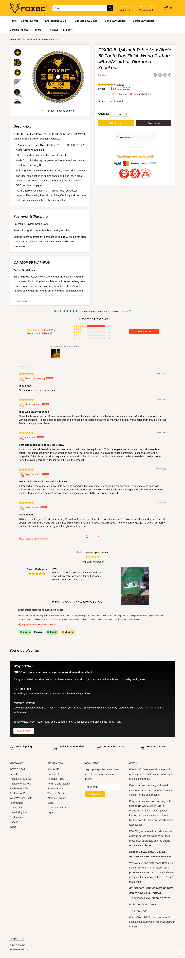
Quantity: (103, 113)
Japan (13, 826)
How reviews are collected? (34, 538)
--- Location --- (18, 807)
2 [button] (90, 536)
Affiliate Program (56, 798)
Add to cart (115, 123)
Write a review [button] (144, 331)
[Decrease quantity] (113, 114)
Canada (14, 822)
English (14, 938)
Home (13, 20)
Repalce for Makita (20, 778)
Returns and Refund (58, 783)
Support (67, 29)
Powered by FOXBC (20, 949)
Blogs (50, 802)
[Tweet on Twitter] (165, 74)
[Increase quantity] (126, 114)
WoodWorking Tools (21, 798)
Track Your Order (57, 807)
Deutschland (17, 817)
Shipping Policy (55, 778)
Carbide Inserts (19, 29)
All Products (16, 802)
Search (14, 774)
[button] (106, 84)
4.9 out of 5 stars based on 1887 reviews (100, 311)
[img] (26, 373)
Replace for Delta (19, 793)
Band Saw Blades (115, 20)
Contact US (53, 774)
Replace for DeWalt (20, 783)
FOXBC (102, 75)
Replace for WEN (19, 788)
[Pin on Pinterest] (160, 74)
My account (146, 10)
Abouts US (53, 769)
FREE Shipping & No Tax (124, 94)
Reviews (53, 29)
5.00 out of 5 (48, 329)
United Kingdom (18, 812)
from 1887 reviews (91, 561)
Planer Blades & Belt (55, 20)
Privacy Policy (55, 788)
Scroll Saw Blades (144, 20)
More (38, 29)
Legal (50, 812)
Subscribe (95, 794)
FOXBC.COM (17, 769)
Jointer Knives (29, 20)
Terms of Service (56, 793)
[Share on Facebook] (155, 74)
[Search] (110, 8)
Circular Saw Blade (86, 20)
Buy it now (153, 123)
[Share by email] (169, 74)
